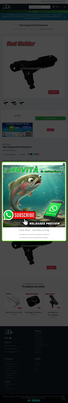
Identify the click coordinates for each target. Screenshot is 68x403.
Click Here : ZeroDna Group (34, 230)
